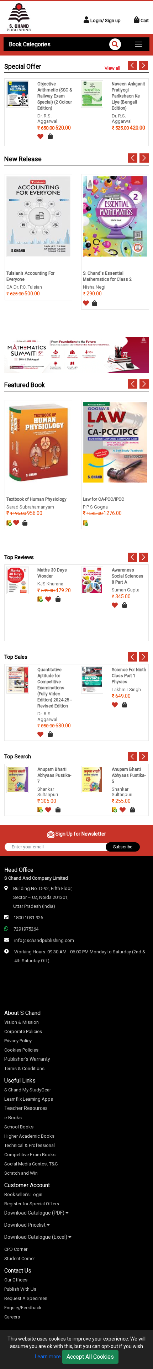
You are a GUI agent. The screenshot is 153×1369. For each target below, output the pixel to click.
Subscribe (122, 846)
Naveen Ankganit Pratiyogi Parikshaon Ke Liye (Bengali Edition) (128, 96)
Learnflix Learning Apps (28, 1099)
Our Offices (15, 1280)
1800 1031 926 (28, 917)
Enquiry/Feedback (23, 1307)
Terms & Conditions (24, 1068)
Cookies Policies (21, 1050)
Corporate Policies (23, 1031)
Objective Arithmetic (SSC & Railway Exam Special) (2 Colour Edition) (54, 96)
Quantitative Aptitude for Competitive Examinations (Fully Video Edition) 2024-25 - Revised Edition (54, 688)
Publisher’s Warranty (27, 1059)
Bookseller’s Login (23, 1194)
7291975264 (26, 929)
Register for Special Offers (31, 1203)
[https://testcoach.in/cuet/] (76, 354)
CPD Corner (15, 1249)
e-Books (13, 1117)
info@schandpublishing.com (44, 940)
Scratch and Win (21, 1173)
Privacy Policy (18, 1040)
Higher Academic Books (29, 1136)
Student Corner (19, 1258)
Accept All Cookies (90, 1356)
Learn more (48, 1356)
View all (112, 68)
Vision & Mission (21, 1022)
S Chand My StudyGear (27, 1089)
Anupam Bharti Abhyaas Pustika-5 (129, 775)
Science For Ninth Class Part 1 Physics (129, 675)
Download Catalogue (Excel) (36, 1237)
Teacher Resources (26, 1108)
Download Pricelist (25, 1225)
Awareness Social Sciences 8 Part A (127, 576)
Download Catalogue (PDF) (34, 1213)
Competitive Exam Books (30, 1154)
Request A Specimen (25, 1298)
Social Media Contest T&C (31, 1164)
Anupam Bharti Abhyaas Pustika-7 (54, 775)
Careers (12, 1317)
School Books (18, 1127)
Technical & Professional (29, 1145)
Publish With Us (20, 1289)
